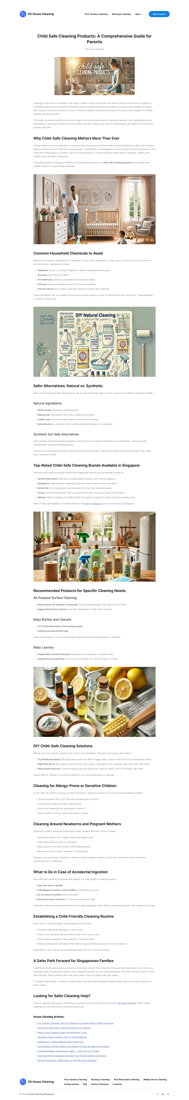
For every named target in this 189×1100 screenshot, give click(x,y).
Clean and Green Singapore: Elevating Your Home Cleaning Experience (72, 1055)
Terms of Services (100, 1084)
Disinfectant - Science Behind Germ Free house (60, 1041)
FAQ (85, 1084)
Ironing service (71, 1084)
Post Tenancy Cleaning (75, 1079)
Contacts (117, 1084)
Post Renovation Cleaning (126, 1079)
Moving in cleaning (100, 1079)
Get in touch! (159, 14)
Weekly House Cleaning (155, 1079)
